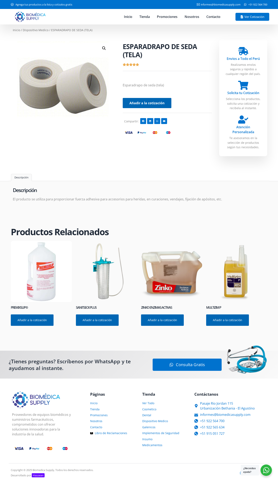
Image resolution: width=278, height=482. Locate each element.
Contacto (213, 16)
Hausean (38, 475)
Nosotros (192, 16)
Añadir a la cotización (147, 103)
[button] (104, 48)
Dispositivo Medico (35, 30)
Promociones (167, 16)
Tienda (144, 16)
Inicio (128, 16)
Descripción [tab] (21, 177)
